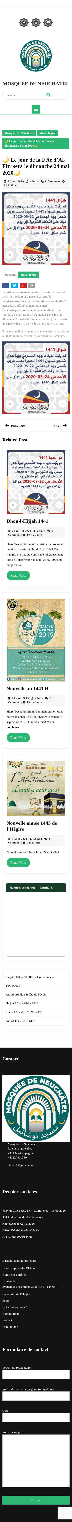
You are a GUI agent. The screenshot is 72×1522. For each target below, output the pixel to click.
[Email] (32, 286)
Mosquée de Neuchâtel (36, 83)
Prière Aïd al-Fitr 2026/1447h (24, 1012)
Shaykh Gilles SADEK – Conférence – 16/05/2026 (34, 1210)
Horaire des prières (14, 1274)
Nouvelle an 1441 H (28, 688)
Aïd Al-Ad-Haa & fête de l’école (26, 994)
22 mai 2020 (16, 181)
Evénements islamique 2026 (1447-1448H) (29, 1286)
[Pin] (23, 286)
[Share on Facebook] (6, 286)
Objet (5, 1410)
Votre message (11, 1432)
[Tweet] (15, 286)
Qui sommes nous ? (14, 1307)
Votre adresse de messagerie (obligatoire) (28, 1389)
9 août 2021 (19, 838)
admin (34, 181)
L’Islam (7, 1260)
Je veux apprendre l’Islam (18, 1268)
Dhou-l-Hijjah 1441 (27, 521)
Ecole (5, 1300)
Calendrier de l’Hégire (16, 1294)
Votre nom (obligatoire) (17, 1367)
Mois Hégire (47, 133)
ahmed (37, 838)
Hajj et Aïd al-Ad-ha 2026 (22, 1003)
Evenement (9, 1281)
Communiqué (10, 1313)
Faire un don (10, 1326)
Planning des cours (24, 1260)
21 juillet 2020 (21, 530)
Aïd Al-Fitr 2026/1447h (20, 1021)
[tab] (36, 109)
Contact (7, 1320)
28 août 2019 (20, 698)
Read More (18, 575)
